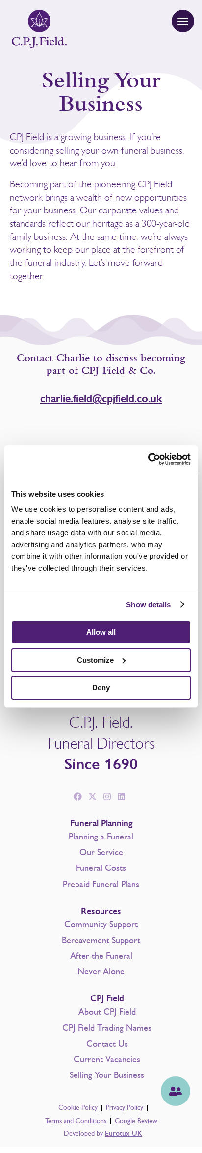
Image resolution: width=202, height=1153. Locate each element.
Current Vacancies (107, 1059)
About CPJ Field (107, 1011)
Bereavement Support (101, 940)
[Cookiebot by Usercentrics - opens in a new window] (148, 459)
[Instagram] (107, 796)
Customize (95, 660)
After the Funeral (101, 955)
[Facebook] (78, 796)
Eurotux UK (123, 1133)
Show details (148, 605)
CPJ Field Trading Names (107, 1027)
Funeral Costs (101, 868)
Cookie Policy (78, 1107)
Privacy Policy (124, 1107)
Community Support (101, 924)
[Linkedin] (121, 796)
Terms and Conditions (75, 1121)
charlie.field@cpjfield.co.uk (101, 398)
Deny (101, 687)
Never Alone (101, 971)
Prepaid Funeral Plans (101, 884)
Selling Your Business (107, 1075)
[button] (183, 21)
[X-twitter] (92, 796)
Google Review (136, 1121)
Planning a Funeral (101, 836)
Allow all (101, 632)
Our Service (101, 852)
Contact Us (107, 1043)
